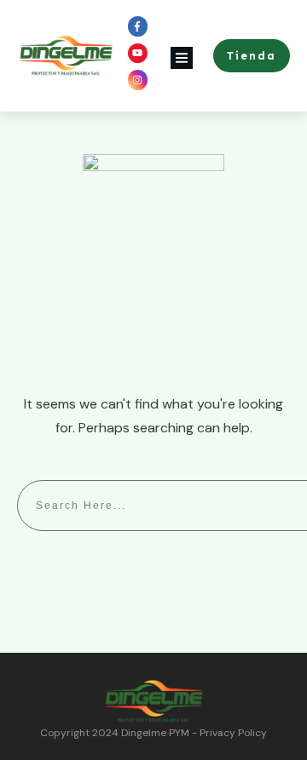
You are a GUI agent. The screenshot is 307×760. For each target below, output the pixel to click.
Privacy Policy (233, 733)
